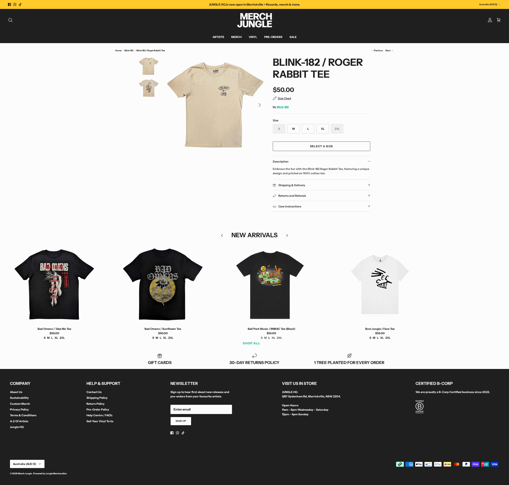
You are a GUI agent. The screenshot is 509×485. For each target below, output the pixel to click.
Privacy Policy (19, 409)
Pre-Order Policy (97, 409)
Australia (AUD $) (488, 4)
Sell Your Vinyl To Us (99, 421)
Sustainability (19, 398)
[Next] (259, 105)
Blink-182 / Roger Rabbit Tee (150, 50)
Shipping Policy (97, 398)
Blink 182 (128, 50)
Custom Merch (20, 404)
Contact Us (94, 392)
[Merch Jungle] (254, 20)
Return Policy (95, 404)
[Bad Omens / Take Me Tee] (54, 284)
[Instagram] (14, 4)
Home (118, 50)
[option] (215, 105)
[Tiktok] (20, 4)
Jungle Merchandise (56, 473)
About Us (16, 392)
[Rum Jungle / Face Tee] (380, 284)
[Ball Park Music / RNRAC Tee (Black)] (271, 284)
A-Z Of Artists (19, 421)
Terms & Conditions (23, 415)
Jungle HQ (17, 427)
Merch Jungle (25, 473)
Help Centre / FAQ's (99, 415)
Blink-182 (283, 107)
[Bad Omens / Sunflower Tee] (163, 284)
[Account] (489, 20)
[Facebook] (9, 4)
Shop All (251, 343)
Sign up (181, 420)
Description (280, 161)
